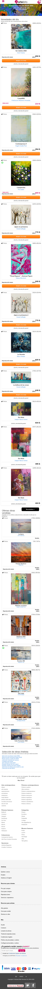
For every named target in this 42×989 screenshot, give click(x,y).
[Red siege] (21, 681)
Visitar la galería (21, 12)
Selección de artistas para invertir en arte (13, 767)
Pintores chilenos (26, 803)
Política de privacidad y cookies (10, 940)
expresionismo (5, 791)
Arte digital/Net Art (26, 822)
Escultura (23, 814)
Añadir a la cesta (21, 60)
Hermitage (24, 836)
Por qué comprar (5, 888)
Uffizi (22, 838)
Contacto (3, 928)
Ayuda (3, 925)
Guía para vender (6, 911)
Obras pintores (25, 789)
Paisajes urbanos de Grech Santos (11, 765)
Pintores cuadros (25, 787)
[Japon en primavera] (21, 215)
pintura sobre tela (6, 799)
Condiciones (24, 955)
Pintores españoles (26, 797)
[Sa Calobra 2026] (21, 36)
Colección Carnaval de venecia (10, 760)
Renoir (3, 826)
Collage (23, 820)
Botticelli (3, 812)
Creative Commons (6, 847)
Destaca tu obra (5, 914)
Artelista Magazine (6, 845)
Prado (23, 830)
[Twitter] (27, 985)
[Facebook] (33, 985)
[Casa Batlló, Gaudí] (21, 710)
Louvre (23, 832)
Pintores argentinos (26, 799)
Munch (3, 824)
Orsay (23, 834)
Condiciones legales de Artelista (17, 953)
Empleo (3, 875)
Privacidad (18, 955)
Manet (3, 822)
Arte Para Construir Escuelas (9, 839)
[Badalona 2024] (21, 625)
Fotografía (24, 818)
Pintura (23, 812)
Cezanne (3, 814)
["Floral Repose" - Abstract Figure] (21, 259)
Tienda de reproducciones (8, 934)
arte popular (4, 789)
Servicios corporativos (7, 897)
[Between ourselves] (21, 589)
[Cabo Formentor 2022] (21, 734)
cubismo (3, 805)
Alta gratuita (4, 908)
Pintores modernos (26, 793)
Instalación (24, 824)
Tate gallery (24, 841)
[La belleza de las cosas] (21, 377)
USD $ (21, 976)
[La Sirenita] (21, 342)
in (26, 976)
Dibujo (23, 816)
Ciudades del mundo (7, 761)
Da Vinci (3, 820)
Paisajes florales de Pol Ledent (10, 764)
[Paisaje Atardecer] (21, 552)
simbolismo (4, 795)
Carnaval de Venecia (7, 837)
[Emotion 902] (21, 653)
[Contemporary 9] (21, 128)
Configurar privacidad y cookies (10, 943)
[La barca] (21, 526)
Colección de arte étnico (8, 768)
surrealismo (4, 793)
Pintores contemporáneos (28, 791)
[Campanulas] (21, 173)
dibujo (3, 787)
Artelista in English (6, 878)
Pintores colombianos (27, 801)
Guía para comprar (6, 891)
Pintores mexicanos (26, 795)
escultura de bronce (6, 801)
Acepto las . (14, 953)
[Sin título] (21, 409)
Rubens (3, 828)
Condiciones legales (6, 937)
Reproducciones (5, 894)
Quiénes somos (5, 872)
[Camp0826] (21, 82)
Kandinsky (4, 818)
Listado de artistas (6, 931)
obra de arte (4, 803)
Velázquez (4, 830)
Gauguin (3, 816)
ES (16, 976)
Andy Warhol (4, 797)
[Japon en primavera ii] (21, 303)
